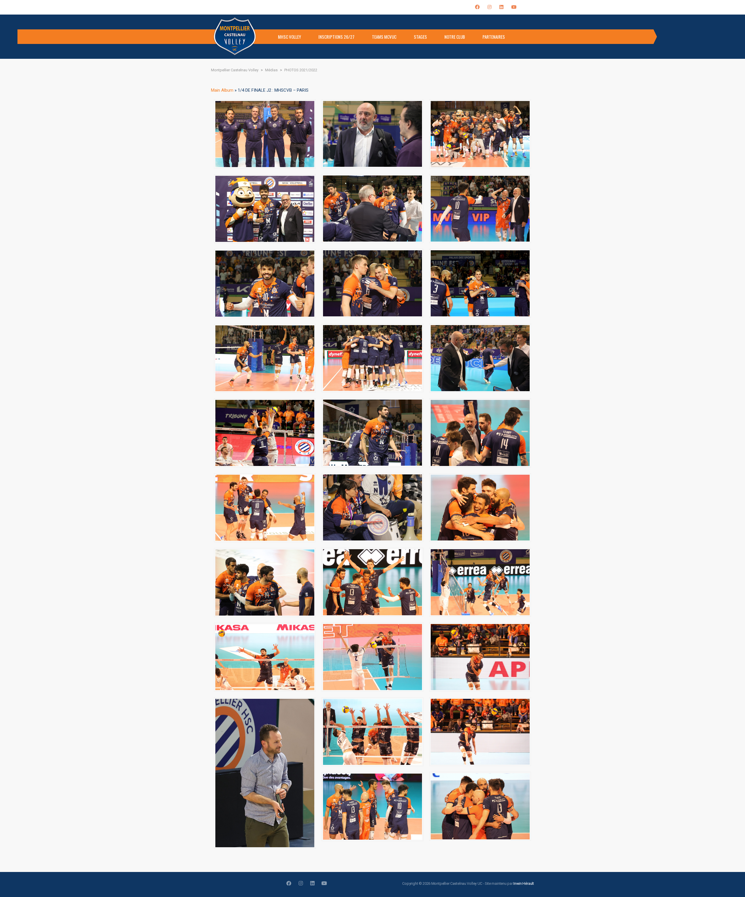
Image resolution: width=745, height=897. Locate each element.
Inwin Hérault (523, 883)
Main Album (222, 90)
